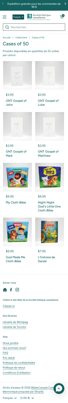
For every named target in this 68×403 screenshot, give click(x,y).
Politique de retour (14, 367)
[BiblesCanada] (39, 17)
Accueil (7, 37)
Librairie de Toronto (14, 327)
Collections (21, 37)
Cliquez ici (9, 306)
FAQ (5, 352)
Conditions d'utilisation (16, 372)
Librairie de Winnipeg (15, 322)
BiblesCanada (39, 387)
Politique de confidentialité (19, 362)
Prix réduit (9, 357)
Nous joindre (10, 343)
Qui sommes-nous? (14, 348)
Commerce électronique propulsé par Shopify (32, 389)
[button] (61, 17)
